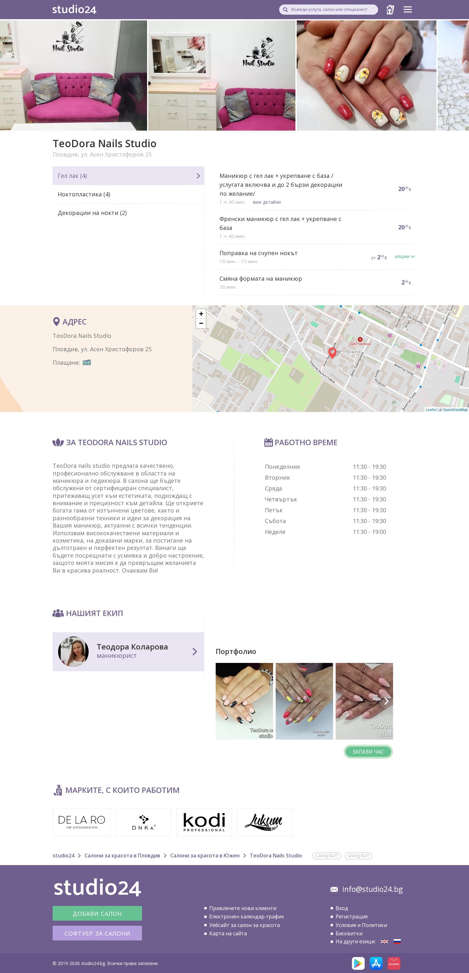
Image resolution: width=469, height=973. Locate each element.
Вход (342, 908)
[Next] (386, 701)
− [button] (201, 323)
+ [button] (201, 314)
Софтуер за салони (97, 933)
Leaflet (431, 409)
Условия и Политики (361, 925)
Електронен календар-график (246, 916)
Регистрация (352, 916)
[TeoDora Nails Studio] (384, 941)
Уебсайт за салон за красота (244, 925)
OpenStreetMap (455, 409)
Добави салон (97, 913)
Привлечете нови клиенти (242, 908)
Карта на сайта (228, 933)
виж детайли (267, 202)
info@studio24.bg (372, 889)
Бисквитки (349, 933)
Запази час (368, 751)
